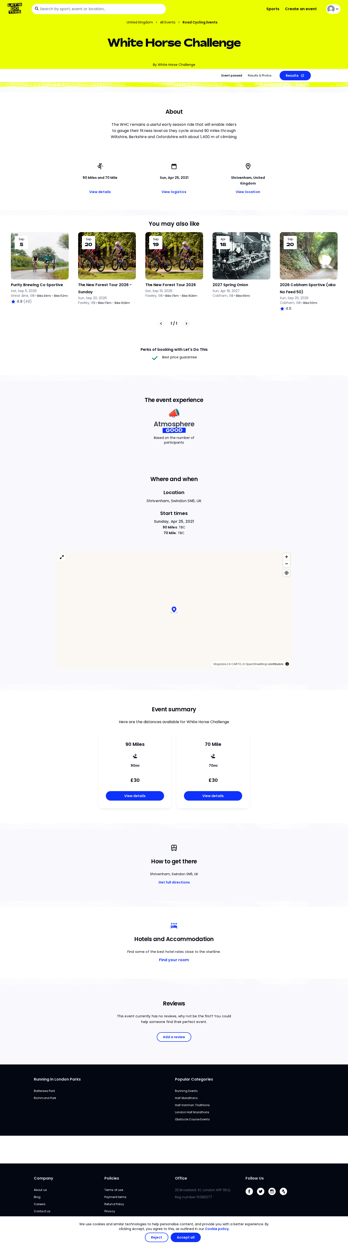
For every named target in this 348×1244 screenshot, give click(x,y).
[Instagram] (274, 1196)
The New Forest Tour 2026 (170, 285)
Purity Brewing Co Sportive (37, 285)
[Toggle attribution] (287, 664)
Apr (223, 239)
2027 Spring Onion (230, 285)
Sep (21, 239)
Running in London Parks (57, 1079)
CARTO (236, 664)
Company (43, 1178)
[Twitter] (262, 1196)
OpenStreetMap (256, 664)
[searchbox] (98, 9)
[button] (174, 610)
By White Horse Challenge (174, 64)
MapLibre (220, 664)
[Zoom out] (286, 563)
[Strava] (285, 1196)
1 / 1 (174, 323)
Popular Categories (194, 1079)
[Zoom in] (286, 556)
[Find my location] (286, 572)
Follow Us (254, 1178)
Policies (111, 1178)
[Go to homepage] (16, 9)
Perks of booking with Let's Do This (174, 349)
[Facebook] (251, 1196)
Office (181, 1178)
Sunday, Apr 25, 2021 (174, 521)
